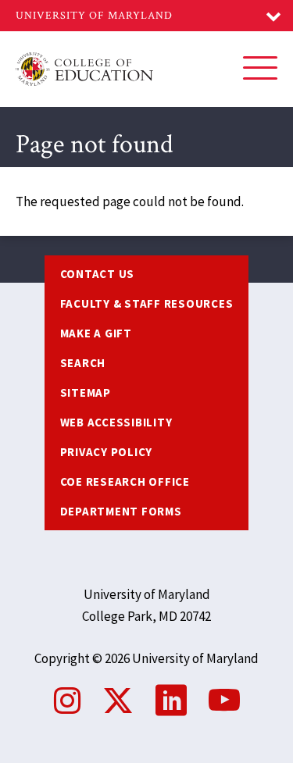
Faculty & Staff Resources (147, 303)
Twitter (118, 700)
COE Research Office (125, 481)
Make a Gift (96, 333)
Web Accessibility (116, 422)
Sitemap (85, 392)
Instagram (67, 700)
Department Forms (121, 511)
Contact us (97, 273)
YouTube (224, 700)
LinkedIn (171, 700)
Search (83, 362)
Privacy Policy (106, 451)
